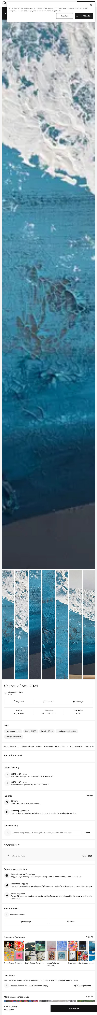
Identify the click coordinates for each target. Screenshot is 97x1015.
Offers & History (27, 746)
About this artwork (11, 746)
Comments (48, 746)
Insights (39, 746)
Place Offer (73, 1008)
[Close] (91, 5)
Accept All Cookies (84, 16)
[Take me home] (4, 3)
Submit (87, 832)
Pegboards (89, 746)
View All (89, 937)
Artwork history (61, 746)
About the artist (76, 746)
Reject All (64, 16)
